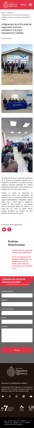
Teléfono (4, 300)
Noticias (10, 13)
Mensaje (4, 326)
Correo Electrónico (7, 309)
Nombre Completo (7, 291)
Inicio (3, 13)
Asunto (3, 318)
